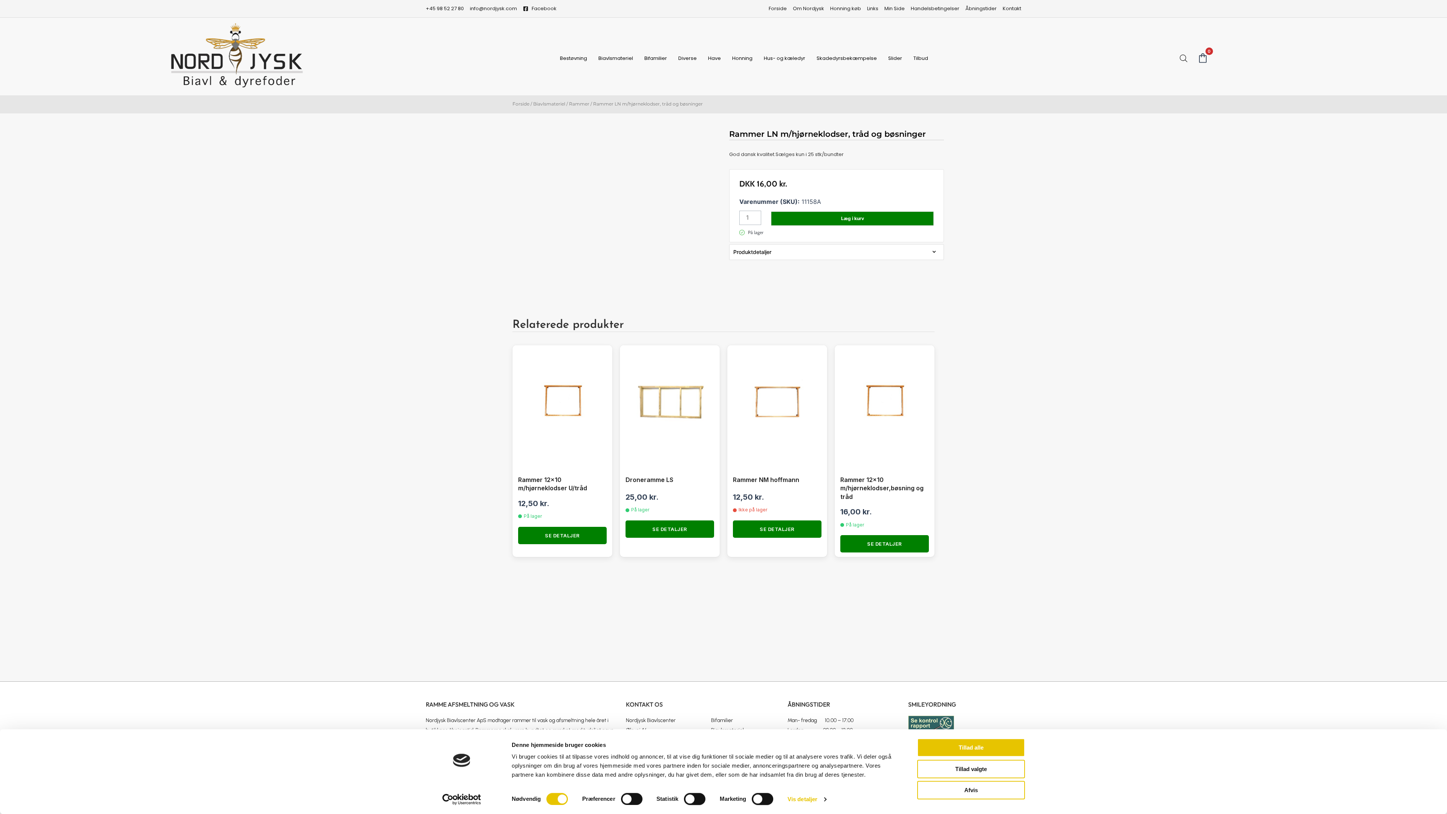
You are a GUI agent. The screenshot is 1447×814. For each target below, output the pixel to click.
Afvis (971, 790)
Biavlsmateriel (615, 58)
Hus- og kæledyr (784, 58)
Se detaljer (562, 535)
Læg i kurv (852, 218)
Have (714, 58)
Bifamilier (655, 58)
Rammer (579, 104)
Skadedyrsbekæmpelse (847, 58)
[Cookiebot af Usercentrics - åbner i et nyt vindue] (462, 799)
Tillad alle (971, 747)
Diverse (687, 58)
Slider (895, 58)
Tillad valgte (971, 769)
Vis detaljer (802, 799)
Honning (742, 58)
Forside (520, 104)
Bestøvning (573, 58)
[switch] (631, 799)
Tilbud (920, 58)
